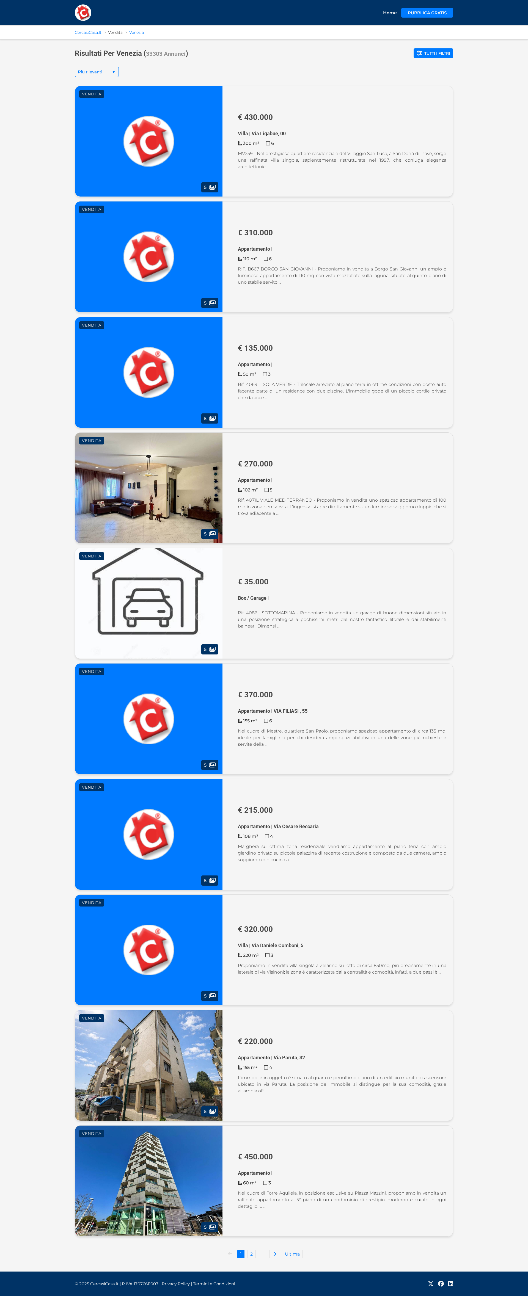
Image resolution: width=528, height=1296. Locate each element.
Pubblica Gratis (427, 12)
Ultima (292, 1254)
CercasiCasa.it (88, 32)
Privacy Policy (177, 1283)
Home (390, 12)
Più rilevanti (97, 71)
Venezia (136, 32)
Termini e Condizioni (214, 1283)
